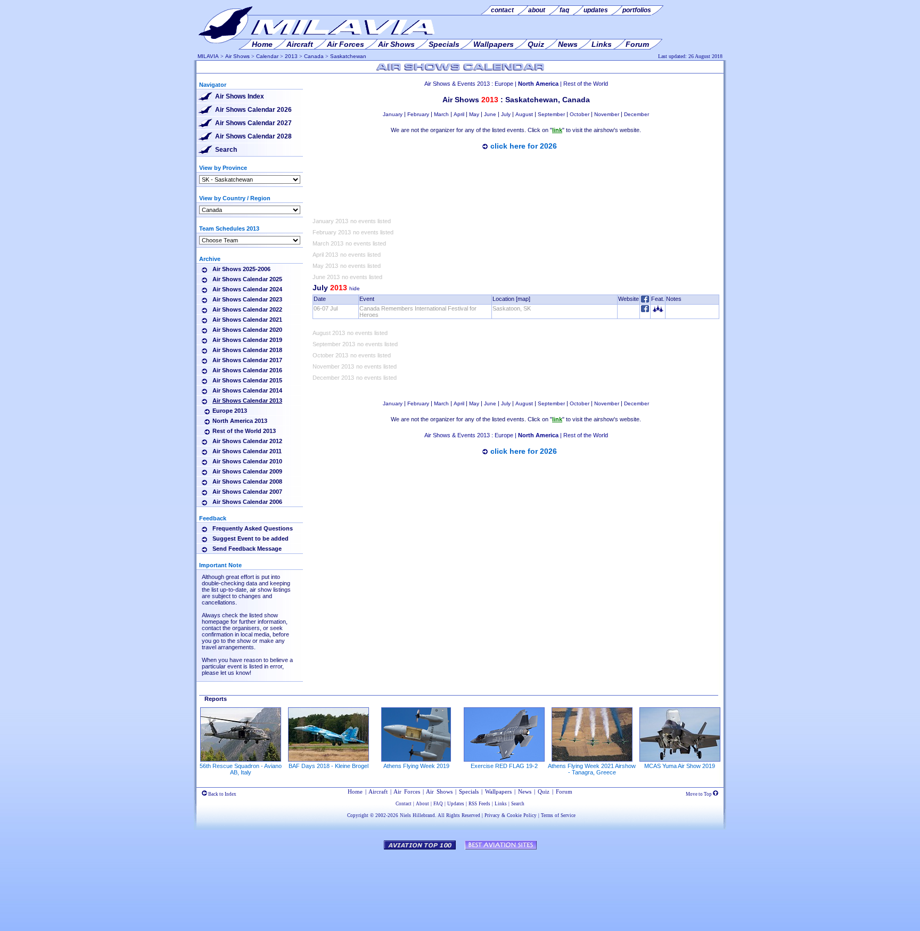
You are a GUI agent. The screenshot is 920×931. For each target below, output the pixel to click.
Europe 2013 (229, 410)
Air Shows (237, 56)
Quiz (543, 791)
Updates (455, 803)
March (441, 114)
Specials (469, 791)
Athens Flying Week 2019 (416, 766)
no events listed (370, 221)
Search (226, 149)
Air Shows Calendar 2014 (247, 390)
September (551, 114)
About (422, 803)
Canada (314, 56)
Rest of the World (585, 83)
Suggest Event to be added (250, 538)
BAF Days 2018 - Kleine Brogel (328, 766)
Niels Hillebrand (417, 815)
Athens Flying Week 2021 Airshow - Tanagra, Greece (592, 769)
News (524, 791)
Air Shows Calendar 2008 (247, 481)
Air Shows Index (239, 96)
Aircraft (378, 791)
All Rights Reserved (459, 815)
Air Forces (406, 791)
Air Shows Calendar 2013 (247, 400)
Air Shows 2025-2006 (241, 269)
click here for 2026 (523, 146)
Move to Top (699, 794)
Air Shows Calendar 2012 (247, 441)
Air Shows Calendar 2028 (253, 136)
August (524, 114)
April (459, 114)
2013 (291, 56)
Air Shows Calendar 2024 (247, 289)
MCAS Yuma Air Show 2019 (679, 766)
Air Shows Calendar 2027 (253, 123)
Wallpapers (498, 791)
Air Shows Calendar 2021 (247, 319)
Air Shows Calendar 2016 (247, 370)
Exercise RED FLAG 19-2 (504, 766)
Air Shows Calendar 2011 (247, 451)
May (474, 114)
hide (354, 288)
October (579, 114)
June (490, 114)
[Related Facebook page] (645, 310)
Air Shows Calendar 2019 (247, 340)
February (418, 114)
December (636, 114)
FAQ (438, 803)
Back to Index (221, 794)
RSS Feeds (479, 803)
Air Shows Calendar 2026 (253, 109)
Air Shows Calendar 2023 (247, 299)
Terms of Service (558, 815)
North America (538, 83)
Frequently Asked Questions (252, 528)
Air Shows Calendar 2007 (247, 491)
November (606, 114)
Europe (504, 83)
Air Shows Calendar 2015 (247, 380)
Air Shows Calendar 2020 (247, 329)
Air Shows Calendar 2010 (247, 461)
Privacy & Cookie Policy (510, 815)
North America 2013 (239, 421)
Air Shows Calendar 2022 (247, 309)
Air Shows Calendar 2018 (247, 350)
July (506, 114)
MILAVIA (208, 56)
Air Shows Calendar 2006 (247, 502)
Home (355, 791)
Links (501, 803)
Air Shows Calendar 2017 (247, 360)
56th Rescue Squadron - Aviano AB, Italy (241, 769)
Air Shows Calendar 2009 (247, 471)
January (392, 114)
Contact (404, 803)
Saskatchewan (348, 56)
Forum (564, 791)
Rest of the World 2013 (244, 431)
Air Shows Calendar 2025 (247, 279)
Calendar (267, 56)
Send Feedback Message (247, 548)
